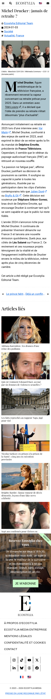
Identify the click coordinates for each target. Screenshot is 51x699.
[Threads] (29, 668)
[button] (3, 3)
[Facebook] (37, 668)
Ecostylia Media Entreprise (25, 629)
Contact (10, 649)
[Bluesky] (21, 668)
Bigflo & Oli (12, 195)
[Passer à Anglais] (40, 3)
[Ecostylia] (25, 603)
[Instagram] (14, 660)
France (20, 35)
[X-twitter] (37, 660)
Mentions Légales (18, 636)
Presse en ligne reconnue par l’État (25, 693)
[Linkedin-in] (14, 668)
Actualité (9, 35)
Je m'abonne (25, 583)
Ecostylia (25, 615)
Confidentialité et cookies (25, 642)
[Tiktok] (21, 660)
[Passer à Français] (22, 677)
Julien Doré (37, 191)
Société (8, 31)
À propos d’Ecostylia (20, 623)
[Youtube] (29, 660)
